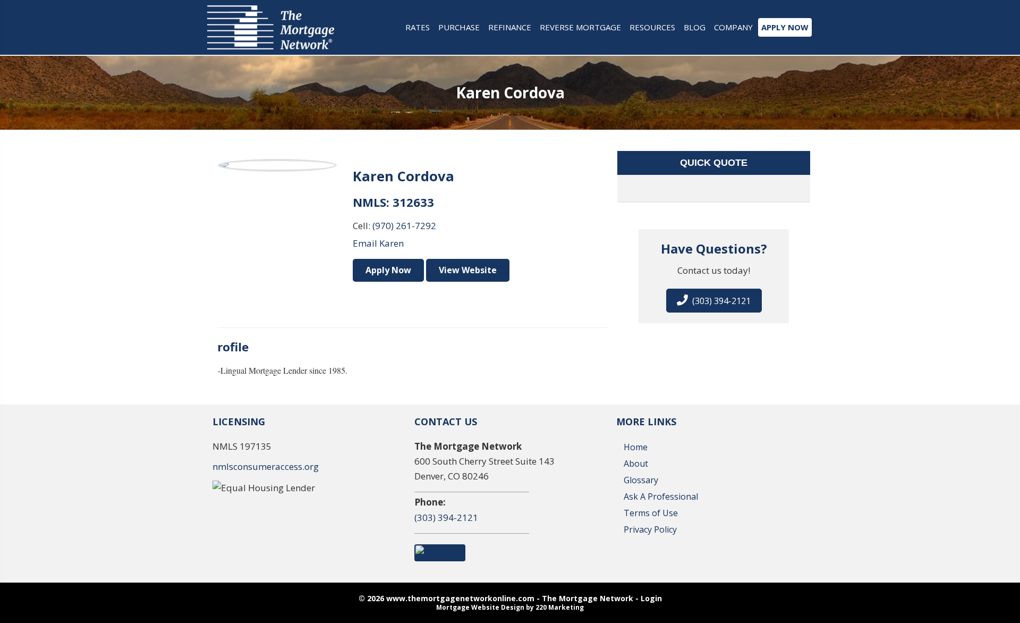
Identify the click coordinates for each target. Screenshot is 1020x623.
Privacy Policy (650, 529)
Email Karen (378, 243)
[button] (714, 301)
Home (636, 447)
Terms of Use (651, 513)
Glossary (641, 480)
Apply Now (388, 270)
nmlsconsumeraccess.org (265, 466)
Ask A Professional (661, 496)
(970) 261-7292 (404, 226)
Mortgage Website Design (480, 607)
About (636, 463)
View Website (468, 270)
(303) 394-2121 (446, 517)
